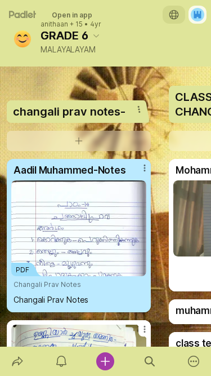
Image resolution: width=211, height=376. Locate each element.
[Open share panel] (17, 361)
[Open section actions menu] (139, 109)
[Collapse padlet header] (96, 35)
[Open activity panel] (61, 361)
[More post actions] (137, 172)
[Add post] (105, 361)
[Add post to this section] (79, 141)
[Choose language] (174, 15)
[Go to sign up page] (197, 15)
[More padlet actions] (193, 361)
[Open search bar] (149, 361)
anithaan (54, 24)
